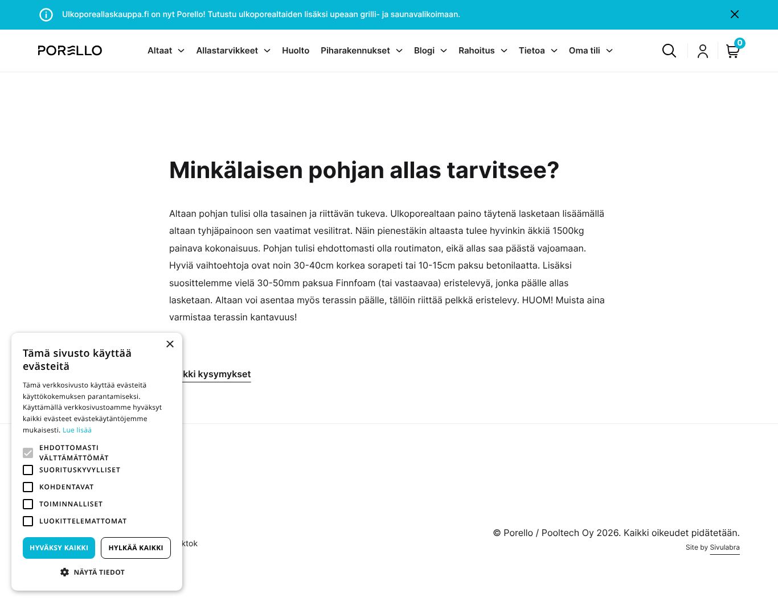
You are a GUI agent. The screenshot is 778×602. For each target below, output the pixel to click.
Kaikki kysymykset (210, 374)
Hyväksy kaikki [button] (59, 547)
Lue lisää (77, 430)
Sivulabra (725, 547)
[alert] (96, 462)
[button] (28, 453)
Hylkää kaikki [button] (135, 547)
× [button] (169, 345)
